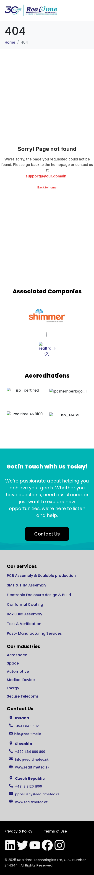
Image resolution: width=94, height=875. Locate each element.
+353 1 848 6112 (26, 726)
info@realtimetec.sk (32, 759)
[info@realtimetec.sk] (11, 759)
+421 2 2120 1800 (28, 786)
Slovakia (23, 743)
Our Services (22, 566)
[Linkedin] (10, 845)
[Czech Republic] (11, 778)
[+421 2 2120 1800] (11, 786)
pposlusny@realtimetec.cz (37, 794)
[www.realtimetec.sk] (11, 766)
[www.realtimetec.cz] (11, 801)
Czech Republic (30, 778)
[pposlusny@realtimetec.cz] (11, 793)
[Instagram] (59, 845)
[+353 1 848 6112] (11, 725)
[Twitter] (22, 845)
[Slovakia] (11, 743)
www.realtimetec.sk (32, 767)
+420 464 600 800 (30, 751)
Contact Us (20, 708)
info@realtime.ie (27, 734)
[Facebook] (47, 845)
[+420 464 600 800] (11, 751)
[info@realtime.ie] (11, 733)
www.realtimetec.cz (31, 802)
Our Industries (23, 646)
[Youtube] (35, 845)
